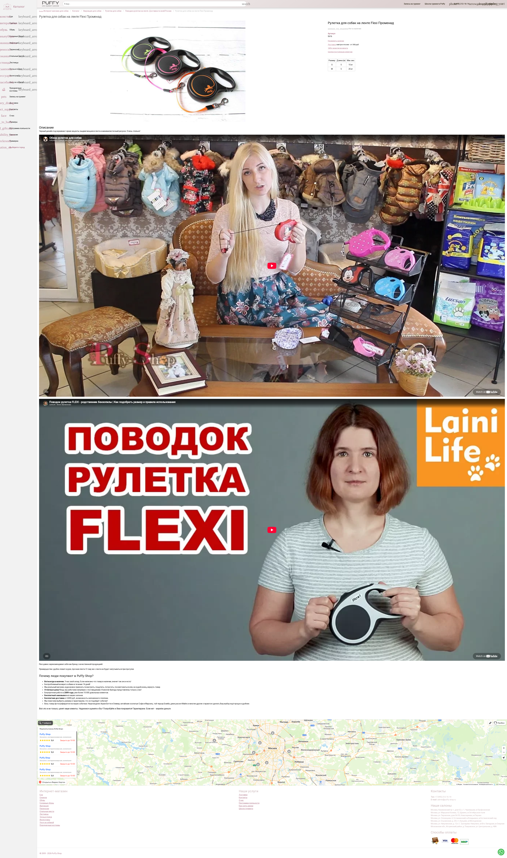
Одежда (43, 797)
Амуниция (44, 806)
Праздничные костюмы (50, 825)
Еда (41, 795)
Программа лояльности (249, 803)
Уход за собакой (47, 822)
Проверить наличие (336, 41)
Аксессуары (45, 820)
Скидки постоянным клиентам (340, 52)
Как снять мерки (246, 806)
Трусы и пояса (46, 817)
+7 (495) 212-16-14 (443, 797)
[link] (412, 4)
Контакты (243, 797)
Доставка (332, 45)
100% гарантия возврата (338, 48)
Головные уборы (47, 803)
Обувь (42, 800)
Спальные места (47, 811)
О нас (241, 800)
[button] (461, 3)
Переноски (44, 809)
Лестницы (44, 814)
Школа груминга (246, 809)
